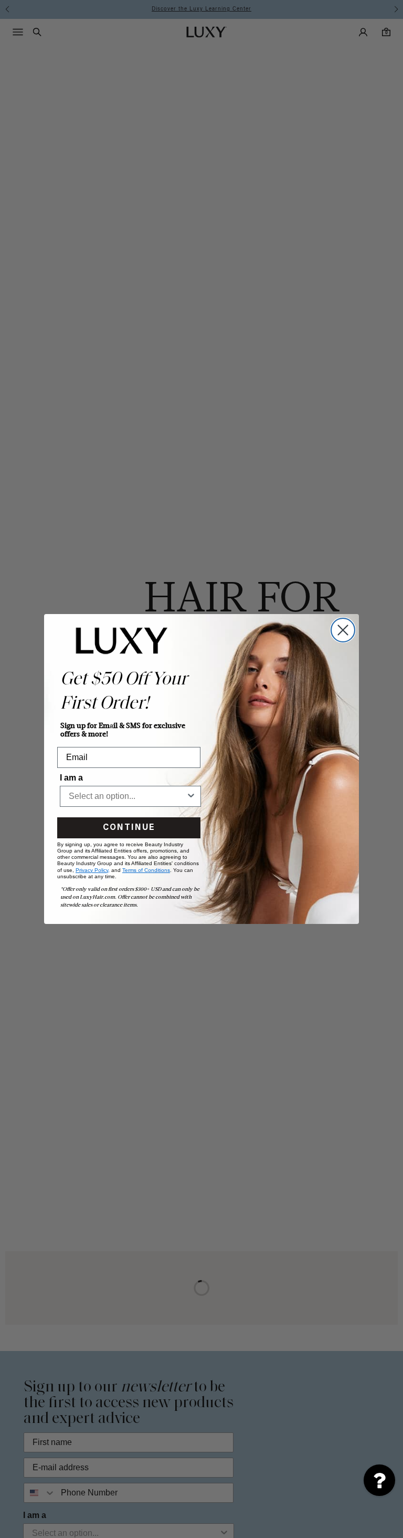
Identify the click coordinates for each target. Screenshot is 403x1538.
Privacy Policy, (93, 870)
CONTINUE (129, 828)
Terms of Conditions (146, 870)
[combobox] (127, 796)
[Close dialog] (343, 630)
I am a (71, 777)
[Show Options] (191, 796)
